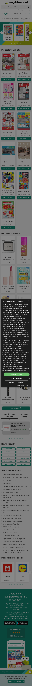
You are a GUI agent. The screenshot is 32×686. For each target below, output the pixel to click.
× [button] (28, 301)
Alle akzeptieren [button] (16, 374)
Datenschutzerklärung (20, 370)
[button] (16, 383)
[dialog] (16, 343)
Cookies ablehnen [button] (16, 378)
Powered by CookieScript (23, 385)
